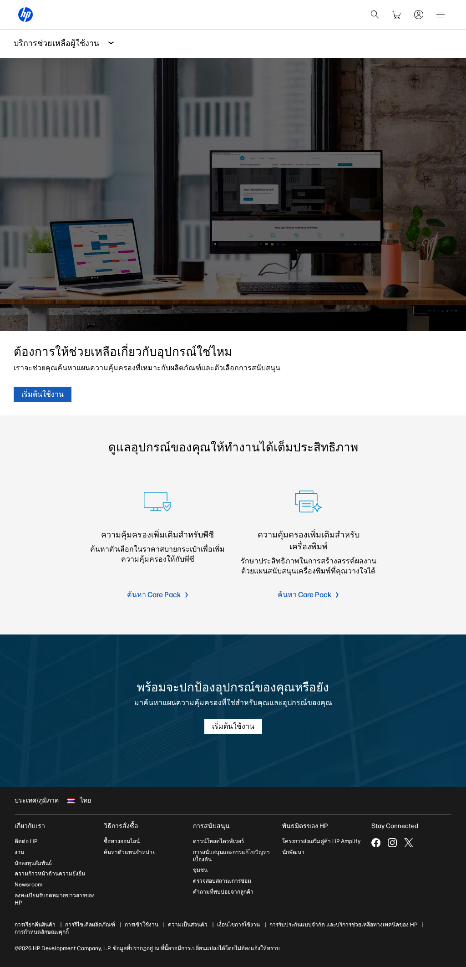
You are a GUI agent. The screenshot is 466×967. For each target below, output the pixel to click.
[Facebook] (375, 842)
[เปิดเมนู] (440, 15)
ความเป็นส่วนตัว (188, 924)
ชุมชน (200, 870)
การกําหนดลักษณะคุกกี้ (42, 932)
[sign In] (419, 15)
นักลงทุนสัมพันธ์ (33, 863)
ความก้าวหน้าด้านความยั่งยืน (50, 873)
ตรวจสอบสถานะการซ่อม (222, 881)
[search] (375, 15)
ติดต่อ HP (26, 841)
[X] (408, 842)
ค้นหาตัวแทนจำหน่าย (130, 852)
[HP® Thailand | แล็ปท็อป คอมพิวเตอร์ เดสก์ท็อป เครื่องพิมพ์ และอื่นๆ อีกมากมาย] (25, 15)
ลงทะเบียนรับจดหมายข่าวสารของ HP (55, 899)
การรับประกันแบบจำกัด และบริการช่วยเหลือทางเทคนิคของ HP (343, 924)
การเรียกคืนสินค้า (35, 924)
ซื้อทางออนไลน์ (122, 841)
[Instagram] (392, 842)
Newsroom (28, 884)
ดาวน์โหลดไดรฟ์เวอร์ (218, 841)
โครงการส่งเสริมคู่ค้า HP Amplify (321, 841)
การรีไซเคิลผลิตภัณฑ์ (90, 924)
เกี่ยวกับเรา (30, 826)
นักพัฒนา (293, 852)
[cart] (397, 15)
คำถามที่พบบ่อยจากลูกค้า (223, 892)
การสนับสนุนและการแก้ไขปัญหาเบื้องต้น (231, 856)
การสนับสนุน (211, 826)
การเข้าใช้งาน (141, 924)
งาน (19, 852)
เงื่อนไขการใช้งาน (238, 924)
